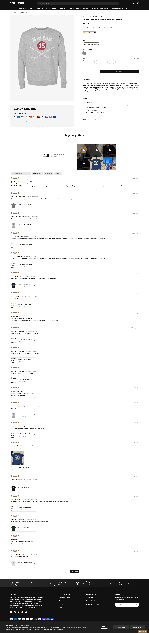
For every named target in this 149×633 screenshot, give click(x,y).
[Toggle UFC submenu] (80, 8)
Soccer (94, 8)
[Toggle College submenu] (89, 8)
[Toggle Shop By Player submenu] (122, 8)
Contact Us (62, 604)
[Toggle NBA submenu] (49, 8)
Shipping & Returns (64, 597)
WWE (70, 8)
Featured (21, 8)
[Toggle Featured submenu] (25, 8)
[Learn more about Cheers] (89, 32)
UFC (77, 8)
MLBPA (38, 8)
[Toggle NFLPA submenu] (34, 8)
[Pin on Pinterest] (95, 119)
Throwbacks (104, 8)
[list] (42, 58)
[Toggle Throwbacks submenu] (109, 8)
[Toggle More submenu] (130, 8)
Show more (74, 571)
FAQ (60, 601)
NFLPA (30, 8)
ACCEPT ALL (121, 627)
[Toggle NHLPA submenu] (66, 8)
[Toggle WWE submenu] (74, 8)
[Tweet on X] (88, 119)
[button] (138, 3)
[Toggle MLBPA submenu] (42, 8)
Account (61, 607)
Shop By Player (116, 8)
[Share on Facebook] (91, 119)
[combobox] (78, 3)
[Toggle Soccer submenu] (97, 8)
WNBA (54, 8)
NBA (46, 8)
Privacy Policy (64, 629)
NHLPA (62, 8)
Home (11, 12)
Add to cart (119, 71)
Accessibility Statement (92, 604)
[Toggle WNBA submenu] (58, 8)
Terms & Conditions (91, 601)
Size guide (136, 58)
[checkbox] (58, 173)
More (126, 8)
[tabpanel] (74, 373)
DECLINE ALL (137, 627)
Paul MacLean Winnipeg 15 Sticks (21, 12)
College (85, 8)
